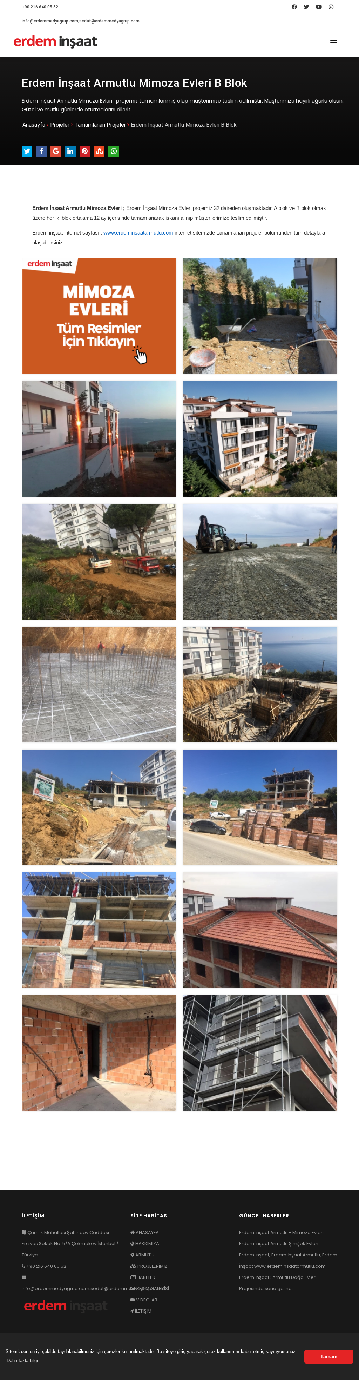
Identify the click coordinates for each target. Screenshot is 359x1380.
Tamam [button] (328, 1356)
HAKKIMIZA (146, 1243)
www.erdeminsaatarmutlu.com (138, 233)
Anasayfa (33, 124)
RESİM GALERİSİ (152, 1288)
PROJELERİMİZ (152, 1266)
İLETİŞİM (142, 1311)
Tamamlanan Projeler (100, 124)
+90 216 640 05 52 (40, 7)
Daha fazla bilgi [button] (22, 1360)
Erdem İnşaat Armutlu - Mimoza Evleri (281, 1232)
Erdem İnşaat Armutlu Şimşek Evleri (278, 1243)
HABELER (145, 1277)
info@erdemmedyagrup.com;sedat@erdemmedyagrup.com (81, 21)
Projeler (59, 124)
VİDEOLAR (146, 1299)
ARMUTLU (145, 1255)
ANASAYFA (147, 1232)
